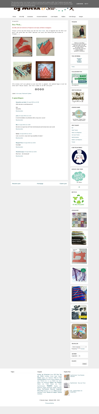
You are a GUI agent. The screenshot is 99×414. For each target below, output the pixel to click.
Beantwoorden (19, 111)
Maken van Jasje (48, 380)
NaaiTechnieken (75, 137)
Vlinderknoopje (20, 151)
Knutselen (48, 379)
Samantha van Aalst (21, 102)
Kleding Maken (41, 379)
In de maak (19, 93)
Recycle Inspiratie (56, 389)
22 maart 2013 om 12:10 (25, 115)
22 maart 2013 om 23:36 (29, 142)
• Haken (63, 16)
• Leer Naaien (54, 16)
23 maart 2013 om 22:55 (30, 151)
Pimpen (39, 389)
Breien (51, 374)
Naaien (49, 386)
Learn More (79, 3)
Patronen (59, 387)
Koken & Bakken (55, 379)
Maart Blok (42, 30)
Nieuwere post (16, 183)
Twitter (79, 59)
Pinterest (79, 62)
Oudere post (63, 183)
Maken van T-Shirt (43, 384)
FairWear (47, 376)
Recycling (40, 390)
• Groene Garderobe (41, 16)
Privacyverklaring (49, 403)
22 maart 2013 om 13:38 (24, 124)
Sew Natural (51, 390)
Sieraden (59, 390)
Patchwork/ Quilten (26, 93)
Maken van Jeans (57, 380)
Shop (55, 390)
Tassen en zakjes (52, 392)
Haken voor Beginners (77, 132)
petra (17, 115)
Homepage (40, 183)
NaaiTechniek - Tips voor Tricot (77, 383)
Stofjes (44, 392)
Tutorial (73, 142)
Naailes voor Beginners (77, 139)
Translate (82, 348)
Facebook (79, 58)
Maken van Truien (56, 384)
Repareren (46, 390)
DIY (72, 127)
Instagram (79, 61)
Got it (86, 3)
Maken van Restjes (56, 382)
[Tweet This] (38, 90)
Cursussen (30, 16)
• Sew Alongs (72, 16)
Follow (73, 66)
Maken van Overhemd (43, 382)
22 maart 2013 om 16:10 (25, 133)
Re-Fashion (45, 389)
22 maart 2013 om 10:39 (33, 102)
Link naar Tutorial (75, 134)
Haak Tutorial (75, 130)
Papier (44, 387)
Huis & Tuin (58, 377)
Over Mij (21, 16)
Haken (39, 377)
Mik (17, 124)
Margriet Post (19, 142)
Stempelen (40, 392)
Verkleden (39, 393)
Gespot (81, 16)
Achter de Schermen (43, 374)
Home (14, 16)
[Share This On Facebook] (36, 90)
